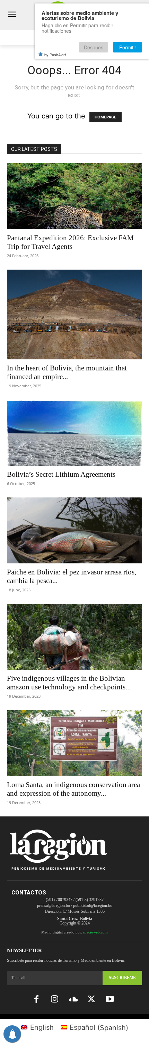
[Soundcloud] (72, 999)
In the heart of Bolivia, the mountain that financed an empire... (67, 372)
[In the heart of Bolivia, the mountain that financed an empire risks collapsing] (74, 314)
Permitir (127, 47)
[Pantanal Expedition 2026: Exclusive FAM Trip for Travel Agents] (74, 196)
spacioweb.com (95, 932)
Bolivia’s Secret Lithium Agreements (61, 474)
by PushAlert (55, 54)
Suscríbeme (122, 977)
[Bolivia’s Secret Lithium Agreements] (74, 433)
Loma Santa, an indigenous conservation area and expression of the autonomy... (73, 789)
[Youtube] (110, 999)
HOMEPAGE (105, 117)
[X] (91, 999)
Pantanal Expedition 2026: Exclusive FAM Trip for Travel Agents (70, 242)
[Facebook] (36, 999)
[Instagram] (54, 999)
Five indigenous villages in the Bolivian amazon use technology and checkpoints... (69, 682)
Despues (93, 47)
